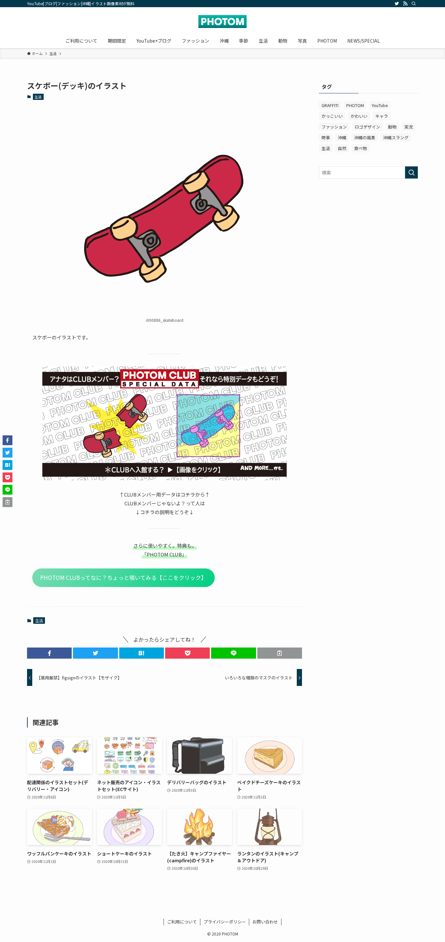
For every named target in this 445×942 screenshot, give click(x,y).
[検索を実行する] (411, 172)
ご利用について (182, 922)
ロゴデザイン (367, 127)
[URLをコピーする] (279, 653)
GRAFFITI (330, 105)
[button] (49, 653)
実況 (408, 127)
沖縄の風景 (364, 137)
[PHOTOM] (222, 21)
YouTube (380, 105)
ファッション (334, 127)
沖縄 (342, 137)
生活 (38, 96)
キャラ (381, 116)
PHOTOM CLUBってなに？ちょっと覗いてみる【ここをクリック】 (123, 577)
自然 (342, 148)
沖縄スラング (396, 137)
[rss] (405, 3)
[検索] (413, 3)
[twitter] (397, 3)
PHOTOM (355, 105)
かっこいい (332, 116)
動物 (392, 127)
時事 (326, 137)
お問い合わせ (265, 922)
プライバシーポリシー (225, 922)
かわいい (359, 116)
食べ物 (360, 148)
